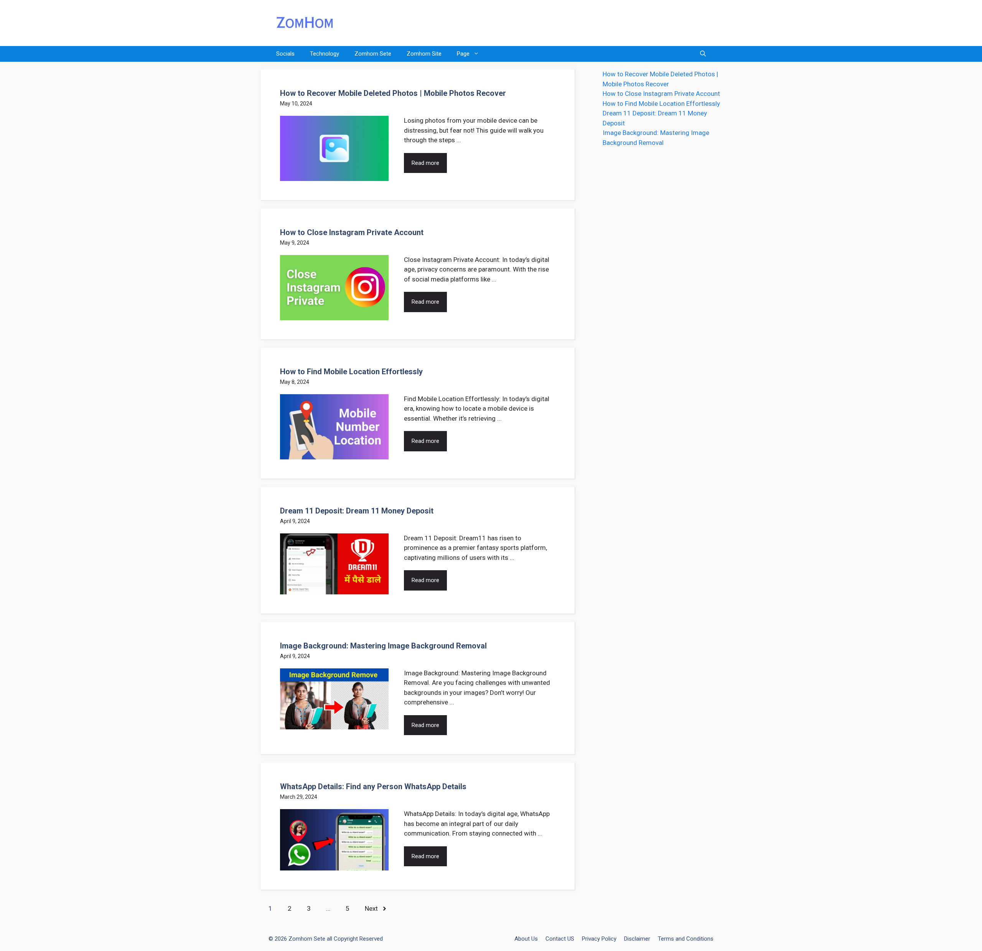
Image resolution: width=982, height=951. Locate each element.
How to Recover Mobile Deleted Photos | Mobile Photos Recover (393, 93)
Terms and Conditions (685, 938)
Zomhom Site (424, 53)
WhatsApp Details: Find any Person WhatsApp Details (373, 786)
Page (463, 53)
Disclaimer (637, 938)
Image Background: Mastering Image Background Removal (383, 645)
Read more (425, 163)
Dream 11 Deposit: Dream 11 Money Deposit (356, 510)
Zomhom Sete (372, 53)
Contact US (559, 938)
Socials (285, 53)
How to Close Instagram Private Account (351, 232)
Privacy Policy (599, 938)
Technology (324, 53)
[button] (702, 54)
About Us (526, 938)
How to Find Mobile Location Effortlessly (351, 371)
